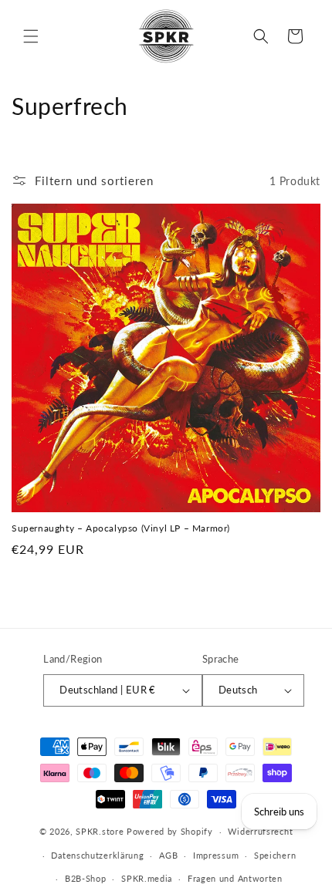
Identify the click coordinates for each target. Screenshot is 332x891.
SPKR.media (146, 878)
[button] (31, 36)
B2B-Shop (86, 878)
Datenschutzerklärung (97, 855)
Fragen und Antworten (235, 878)
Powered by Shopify (170, 831)
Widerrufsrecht (260, 831)
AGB (168, 855)
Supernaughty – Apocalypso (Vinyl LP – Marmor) (121, 528)
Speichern (275, 855)
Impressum (216, 855)
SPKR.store (100, 831)
